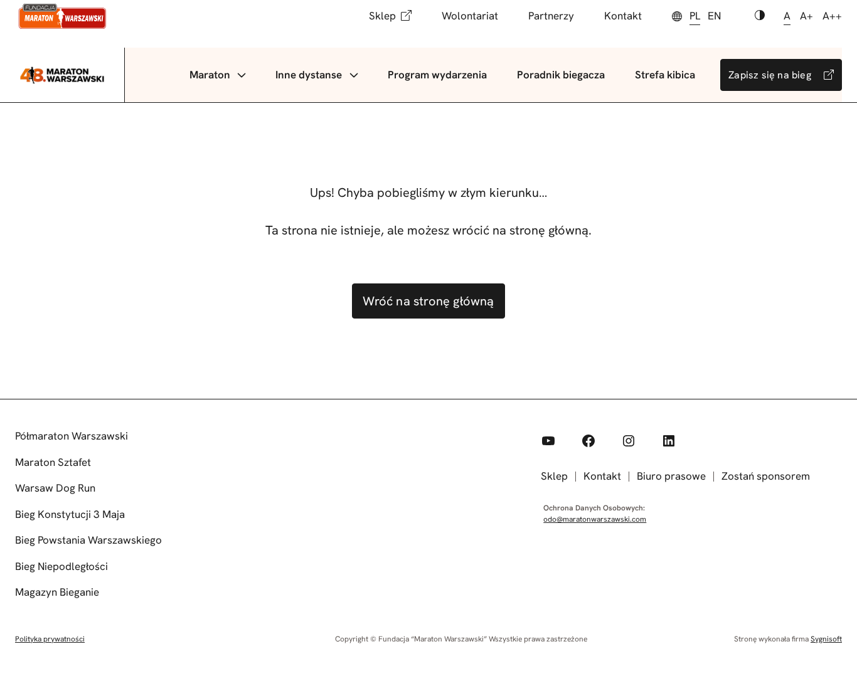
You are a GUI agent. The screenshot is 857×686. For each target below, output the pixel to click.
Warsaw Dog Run (55, 488)
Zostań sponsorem (765, 476)
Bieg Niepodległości (61, 566)
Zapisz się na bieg (769, 75)
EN (714, 16)
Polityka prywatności (50, 639)
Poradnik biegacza (561, 75)
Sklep (382, 16)
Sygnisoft (826, 639)
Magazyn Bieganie (57, 592)
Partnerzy (551, 16)
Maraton (209, 75)
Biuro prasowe (671, 476)
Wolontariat (470, 16)
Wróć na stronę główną (428, 301)
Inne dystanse (308, 75)
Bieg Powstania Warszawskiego (88, 540)
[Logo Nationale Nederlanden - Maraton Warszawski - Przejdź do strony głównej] (62, 16)
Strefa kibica (665, 75)
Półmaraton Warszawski (71, 436)
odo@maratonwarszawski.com (594, 519)
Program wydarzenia (437, 75)
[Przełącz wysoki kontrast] (760, 16)
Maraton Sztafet (53, 462)
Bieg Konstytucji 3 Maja (70, 514)
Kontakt (623, 16)
